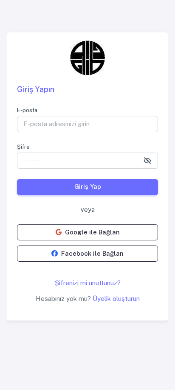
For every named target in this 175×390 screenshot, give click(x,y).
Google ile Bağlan (92, 232)
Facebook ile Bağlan (92, 253)
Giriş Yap (87, 186)
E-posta (27, 110)
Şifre (23, 147)
